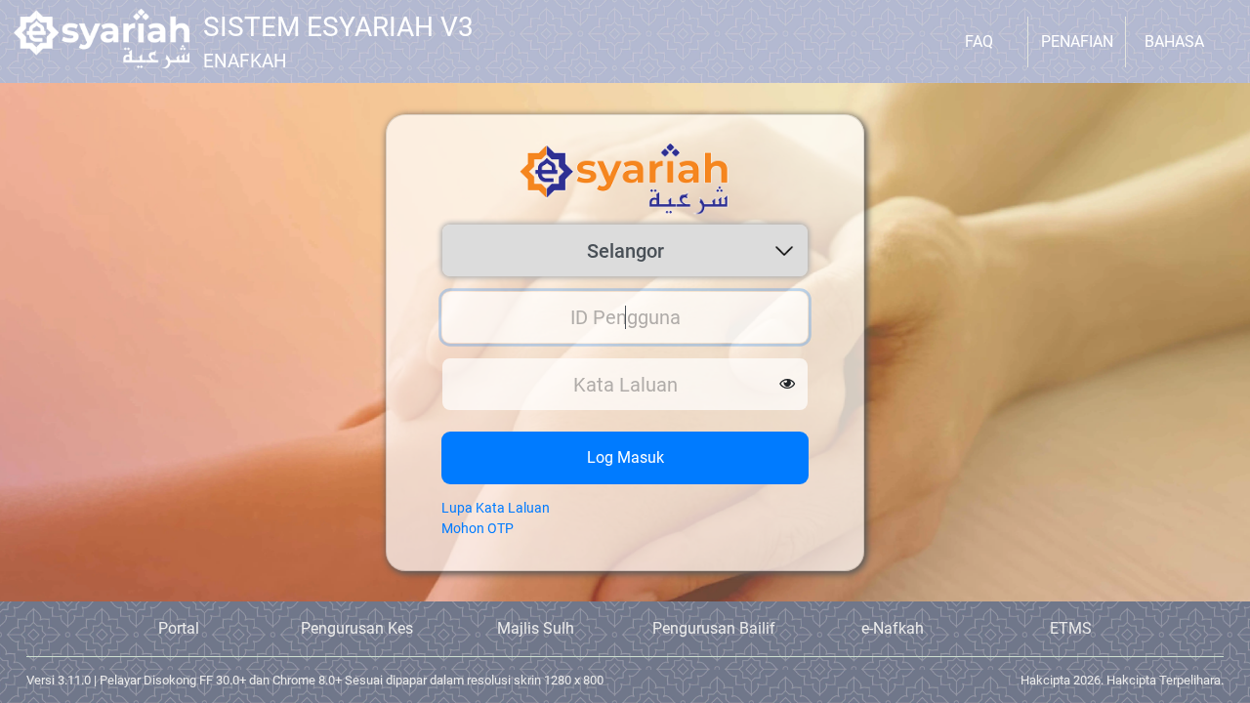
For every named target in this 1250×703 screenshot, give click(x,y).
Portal (178, 628)
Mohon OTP (477, 528)
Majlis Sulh (535, 628)
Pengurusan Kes (357, 628)
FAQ (979, 41)
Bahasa (1174, 41)
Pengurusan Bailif (713, 628)
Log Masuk (625, 457)
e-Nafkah (892, 628)
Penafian (1077, 41)
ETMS (1071, 628)
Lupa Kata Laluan (495, 508)
